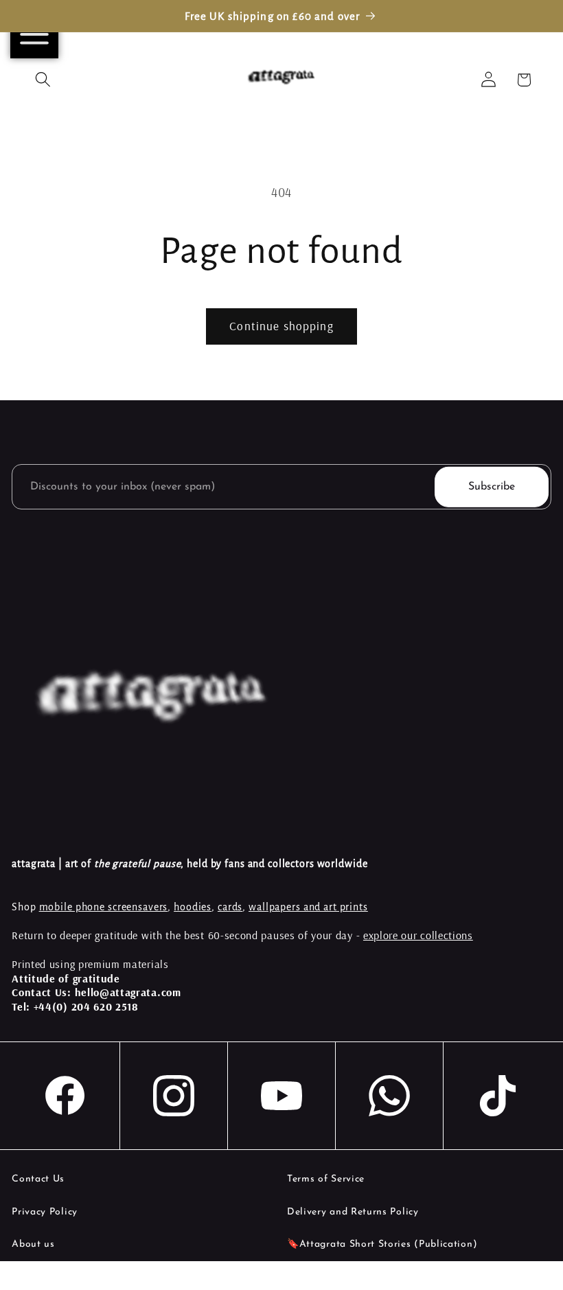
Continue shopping (281, 326)
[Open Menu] (34, 34)
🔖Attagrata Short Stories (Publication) (382, 1244)
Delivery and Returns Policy (353, 1212)
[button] (42, 79)
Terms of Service (326, 1179)
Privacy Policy (45, 1212)
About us (33, 1244)
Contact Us (38, 1179)
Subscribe (491, 486)
